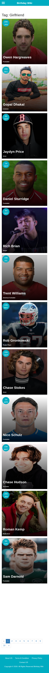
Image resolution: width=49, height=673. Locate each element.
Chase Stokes (14, 388)
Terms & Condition (22, 658)
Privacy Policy (37, 658)
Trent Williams (14, 293)
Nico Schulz (12, 435)
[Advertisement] (24, 610)
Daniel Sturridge (16, 199)
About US (8, 658)
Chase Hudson (14, 482)
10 (4, 645)
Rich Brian (11, 246)
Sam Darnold (13, 576)
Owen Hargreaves (17, 57)
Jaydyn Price (13, 152)
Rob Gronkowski (16, 340)
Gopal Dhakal (13, 104)
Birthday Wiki (24, 3)
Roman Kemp (13, 529)
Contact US (23, 662)
